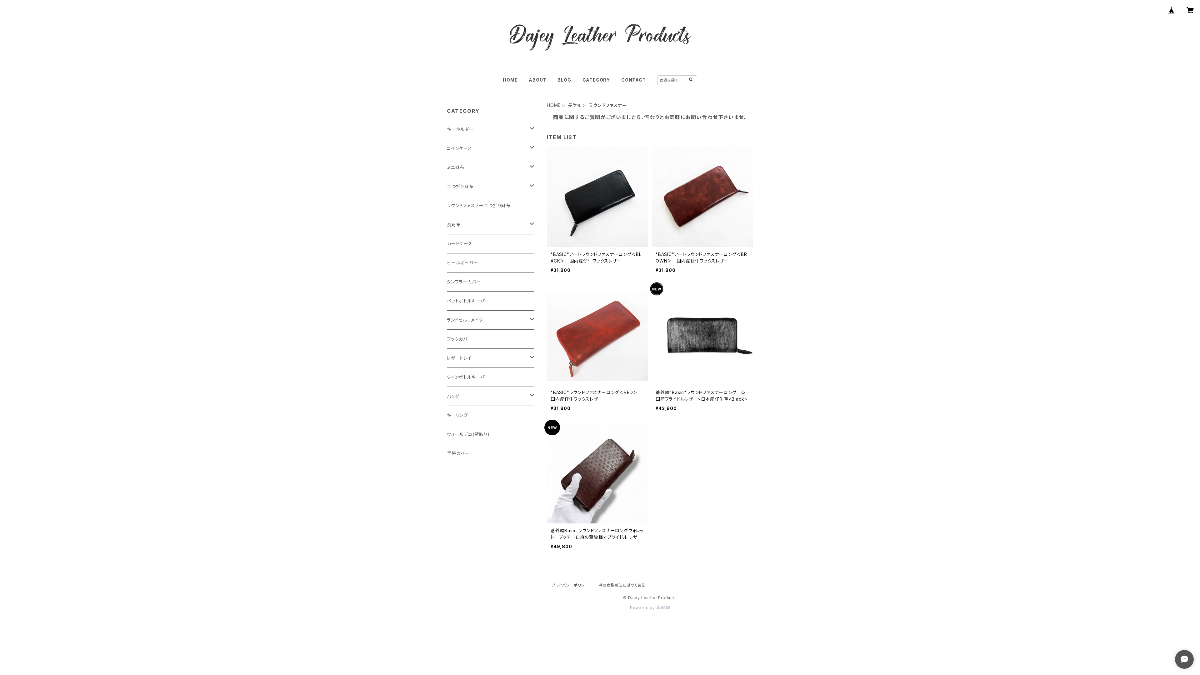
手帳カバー (458, 453)
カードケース (459, 243)
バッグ (453, 396)
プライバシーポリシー (570, 585)
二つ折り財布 (460, 186)
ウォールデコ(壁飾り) (468, 434)
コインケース (459, 148)
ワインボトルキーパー (468, 377)
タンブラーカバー (464, 281)
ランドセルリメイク (465, 319)
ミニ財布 (455, 167)
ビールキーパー (462, 262)
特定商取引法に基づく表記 (622, 585)
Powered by (643, 607)
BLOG (564, 79)
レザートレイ (459, 358)
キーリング (457, 415)
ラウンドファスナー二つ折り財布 (479, 205)
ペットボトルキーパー (468, 300)
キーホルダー (460, 129)
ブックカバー (459, 339)
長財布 (575, 105)
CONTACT (633, 79)
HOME (510, 79)
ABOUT (537, 79)
